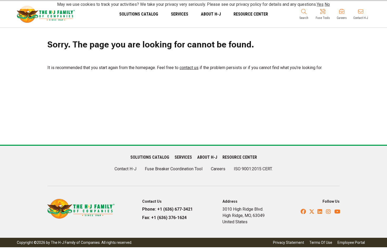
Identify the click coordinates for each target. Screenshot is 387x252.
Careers (218, 168)
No (327, 4)
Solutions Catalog (138, 14)
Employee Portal (351, 242)
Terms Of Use (320, 242)
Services (179, 14)
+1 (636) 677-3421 (175, 209)
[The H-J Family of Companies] (46, 13)
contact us (189, 67)
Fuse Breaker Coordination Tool (173, 168)
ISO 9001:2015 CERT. (253, 168)
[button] (303, 14)
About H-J (211, 14)
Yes (320, 4)
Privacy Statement (288, 242)
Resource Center (251, 14)
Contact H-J (125, 168)
